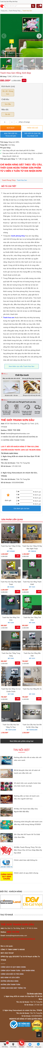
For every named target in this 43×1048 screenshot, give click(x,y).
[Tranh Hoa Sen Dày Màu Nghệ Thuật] (11, 569)
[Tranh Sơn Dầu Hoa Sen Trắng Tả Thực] (11, 712)
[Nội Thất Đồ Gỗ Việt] (10, 902)
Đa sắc (7, 114)
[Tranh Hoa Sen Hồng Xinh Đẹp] (21, 57)
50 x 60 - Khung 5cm (8, 92)
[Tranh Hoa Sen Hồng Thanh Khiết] (32, 569)
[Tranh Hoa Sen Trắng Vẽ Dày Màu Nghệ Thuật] (32, 534)
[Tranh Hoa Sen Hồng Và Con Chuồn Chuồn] (11, 676)
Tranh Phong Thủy (8, 180)
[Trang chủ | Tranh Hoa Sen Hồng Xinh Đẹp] (2, 6)
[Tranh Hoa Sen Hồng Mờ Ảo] (32, 676)
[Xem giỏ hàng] (39, 6)
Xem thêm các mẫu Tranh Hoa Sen (21, 366)
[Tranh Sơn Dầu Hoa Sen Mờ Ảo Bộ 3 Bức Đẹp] (32, 712)
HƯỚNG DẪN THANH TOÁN (14, 440)
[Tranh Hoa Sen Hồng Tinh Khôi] (11, 605)
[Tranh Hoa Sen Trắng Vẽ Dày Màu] (11, 534)
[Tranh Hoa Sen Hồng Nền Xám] (32, 641)
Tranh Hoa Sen (22, 180)
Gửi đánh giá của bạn (21, 508)
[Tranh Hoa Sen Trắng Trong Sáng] (11, 641)
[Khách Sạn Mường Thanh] (32, 902)
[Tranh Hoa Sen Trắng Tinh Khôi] (32, 605)
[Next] (39, 36)
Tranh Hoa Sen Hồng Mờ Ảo (32, 689)
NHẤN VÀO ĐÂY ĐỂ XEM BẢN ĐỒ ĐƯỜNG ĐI (20, 437)
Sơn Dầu (8, 104)
